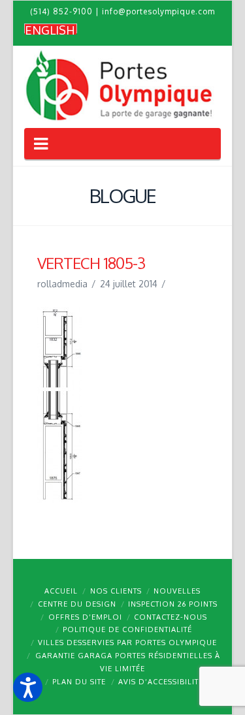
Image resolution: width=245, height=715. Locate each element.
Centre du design (77, 604)
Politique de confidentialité (127, 629)
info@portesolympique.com (158, 11)
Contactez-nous (170, 617)
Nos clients (116, 591)
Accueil (61, 591)
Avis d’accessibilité (160, 681)
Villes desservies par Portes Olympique (127, 642)
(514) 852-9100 (61, 11)
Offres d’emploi (85, 617)
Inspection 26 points (173, 604)
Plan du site (79, 681)
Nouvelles (177, 591)
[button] (27, 687)
